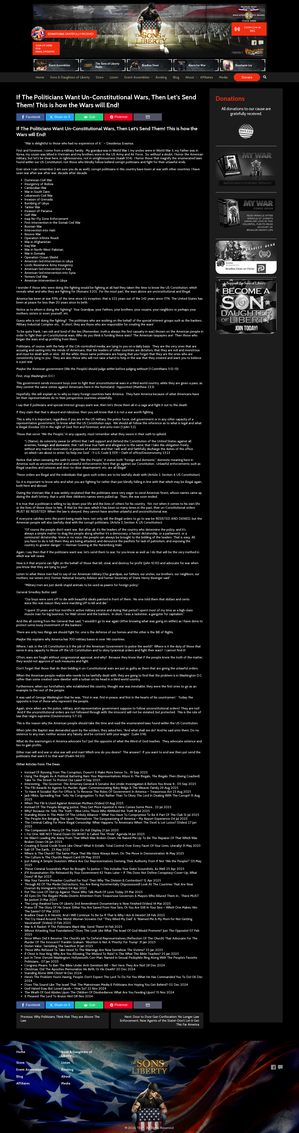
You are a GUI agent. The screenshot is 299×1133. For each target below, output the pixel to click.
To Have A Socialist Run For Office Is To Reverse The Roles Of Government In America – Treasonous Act (98, 792)
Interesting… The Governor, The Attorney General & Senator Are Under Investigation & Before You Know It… (100, 784)
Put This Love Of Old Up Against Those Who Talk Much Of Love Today (73, 892)
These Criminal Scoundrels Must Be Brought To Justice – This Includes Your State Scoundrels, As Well (94, 869)
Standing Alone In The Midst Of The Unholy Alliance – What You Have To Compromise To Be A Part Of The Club (103, 815)
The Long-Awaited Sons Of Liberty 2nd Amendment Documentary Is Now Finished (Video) (88, 903)
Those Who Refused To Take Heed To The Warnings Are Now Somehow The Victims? (84, 950)
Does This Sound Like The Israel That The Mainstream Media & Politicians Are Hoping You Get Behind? (96, 985)
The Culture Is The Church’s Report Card (52, 857)
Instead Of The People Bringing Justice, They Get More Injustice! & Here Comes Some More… (89, 807)
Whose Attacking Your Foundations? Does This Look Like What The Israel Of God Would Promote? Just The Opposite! (106, 930)
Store (100, 77)
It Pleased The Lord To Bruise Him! (48, 996)
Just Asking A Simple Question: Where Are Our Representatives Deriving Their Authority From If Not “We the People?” (107, 861)
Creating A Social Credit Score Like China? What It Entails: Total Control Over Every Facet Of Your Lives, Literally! (103, 846)
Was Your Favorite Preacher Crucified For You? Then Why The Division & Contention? (83, 880)
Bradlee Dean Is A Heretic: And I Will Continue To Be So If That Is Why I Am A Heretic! (85, 915)
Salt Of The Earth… (37, 849)
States (172, 441)
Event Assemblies (137, 77)
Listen (114, 77)
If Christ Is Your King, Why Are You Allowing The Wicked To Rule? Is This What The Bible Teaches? (92, 954)
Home (40, 77)
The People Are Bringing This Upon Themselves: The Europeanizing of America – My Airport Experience (97, 819)
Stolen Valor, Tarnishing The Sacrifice (50, 946)
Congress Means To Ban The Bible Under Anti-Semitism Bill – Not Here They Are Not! (84, 965)
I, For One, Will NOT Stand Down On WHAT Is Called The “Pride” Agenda (75, 834)
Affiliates (206, 77)
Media (223, 77)
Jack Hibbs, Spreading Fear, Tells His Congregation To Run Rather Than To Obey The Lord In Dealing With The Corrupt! (107, 795)
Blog (176, 77)
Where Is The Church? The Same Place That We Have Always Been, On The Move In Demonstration (94, 853)
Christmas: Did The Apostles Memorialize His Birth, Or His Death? (69, 969)
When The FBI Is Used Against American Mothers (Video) (64, 803)
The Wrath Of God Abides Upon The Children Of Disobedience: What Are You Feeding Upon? (89, 992)
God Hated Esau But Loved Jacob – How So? (55, 988)
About (189, 77)
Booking (161, 77)
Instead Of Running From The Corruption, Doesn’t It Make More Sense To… (76, 772)
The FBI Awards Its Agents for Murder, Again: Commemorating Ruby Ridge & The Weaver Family (91, 788)
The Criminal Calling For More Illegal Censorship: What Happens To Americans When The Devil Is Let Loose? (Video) (105, 822)
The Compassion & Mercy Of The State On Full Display (62, 830)
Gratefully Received (71, 34)
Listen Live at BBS (252, 29)
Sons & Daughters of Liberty (70, 77)
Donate (247, 77)
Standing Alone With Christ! (43, 973)
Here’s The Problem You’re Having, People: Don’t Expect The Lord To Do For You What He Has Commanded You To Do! (107, 977)
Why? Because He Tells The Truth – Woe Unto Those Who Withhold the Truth (78, 811)
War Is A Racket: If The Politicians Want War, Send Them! (64, 927)
